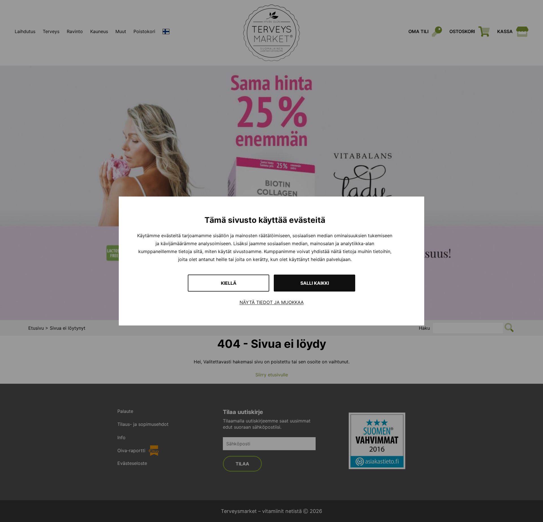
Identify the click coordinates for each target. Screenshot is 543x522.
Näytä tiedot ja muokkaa (272, 302)
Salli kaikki (314, 283)
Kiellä (228, 283)
